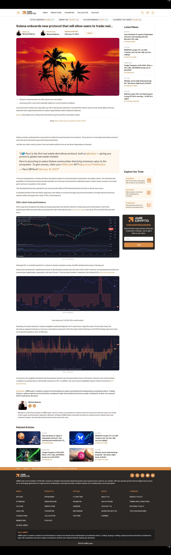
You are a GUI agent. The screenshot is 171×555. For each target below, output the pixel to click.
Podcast (95, 13)
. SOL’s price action (78, 210)
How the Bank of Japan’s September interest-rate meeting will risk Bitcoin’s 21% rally (138, 36)
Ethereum (20, 502)
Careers (104, 516)
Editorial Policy (137, 506)
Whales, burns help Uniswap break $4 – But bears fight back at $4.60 (137, 82)
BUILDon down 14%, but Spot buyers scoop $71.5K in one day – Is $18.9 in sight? (138, 96)
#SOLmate (67, 164)
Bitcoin (44, 433)
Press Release (51, 502)
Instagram (77, 511)
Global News (22, 525)
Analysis (20, 511)
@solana (91, 153)
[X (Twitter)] (30, 405)
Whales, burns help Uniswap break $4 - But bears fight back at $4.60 (106, 454)
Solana (18, 115)
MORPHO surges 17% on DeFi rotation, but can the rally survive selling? (106, 438)
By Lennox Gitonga (101, 459)
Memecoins (45, 450)
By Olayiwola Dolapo (131, 101)
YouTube (76, 516)
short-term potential (107, 272)
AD (168, 0)
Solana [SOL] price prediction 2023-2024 (70, 121)
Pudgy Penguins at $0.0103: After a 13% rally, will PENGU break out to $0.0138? (53, 454)
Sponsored (49, 497)
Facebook (77, 502)
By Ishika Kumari (47, 443)
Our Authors (107, 502)
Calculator (82, 13)
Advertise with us (109, 511)
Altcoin (98, 433)
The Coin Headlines (138, 511)
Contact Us (106, 506)
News (45, 13)
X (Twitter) (78, 497)
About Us (105, 497)
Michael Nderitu (28, 34)
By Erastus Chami (101, 443)
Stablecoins (21, 516)
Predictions (56, 13)
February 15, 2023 (48, 169)
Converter (69, 13)
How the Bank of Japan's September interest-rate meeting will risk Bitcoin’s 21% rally (53, 438)
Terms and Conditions (140, 502)
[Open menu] (18, 13)
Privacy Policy (136, 497)
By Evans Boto (47, 459)
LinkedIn (76, 506)
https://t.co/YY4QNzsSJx (91, 164)
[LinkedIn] (34, 405)
